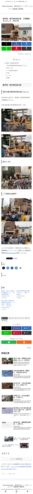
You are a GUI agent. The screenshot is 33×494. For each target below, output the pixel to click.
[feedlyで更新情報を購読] (8, 342)
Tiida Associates (10, 253)
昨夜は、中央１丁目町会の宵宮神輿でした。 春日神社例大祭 (7, 292)
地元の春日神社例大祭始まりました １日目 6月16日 (23, 292)
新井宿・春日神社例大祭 (12, 63)
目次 (14, 59)
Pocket (15, 258)
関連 (8, 78)
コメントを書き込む (16, 459)
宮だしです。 (10, 68)
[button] (26, 49)
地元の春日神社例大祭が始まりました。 (17, 65)
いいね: (9, 75)
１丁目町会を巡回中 (12, 70)
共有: (8, 73)
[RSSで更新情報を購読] (24, 342)
